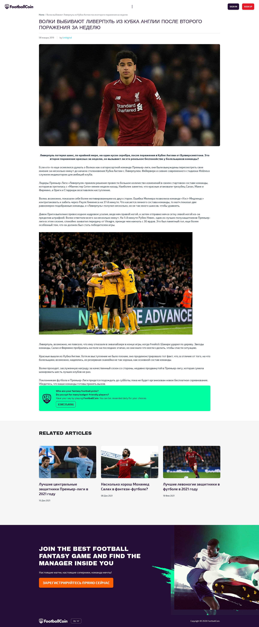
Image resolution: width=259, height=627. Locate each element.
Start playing (66, 404)
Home (41, 14)
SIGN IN (233, 6)
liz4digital (67, 37)
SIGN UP (248, 6)
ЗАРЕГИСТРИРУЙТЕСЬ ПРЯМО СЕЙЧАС (76, 582)
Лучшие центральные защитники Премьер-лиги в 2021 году (63, 489)
